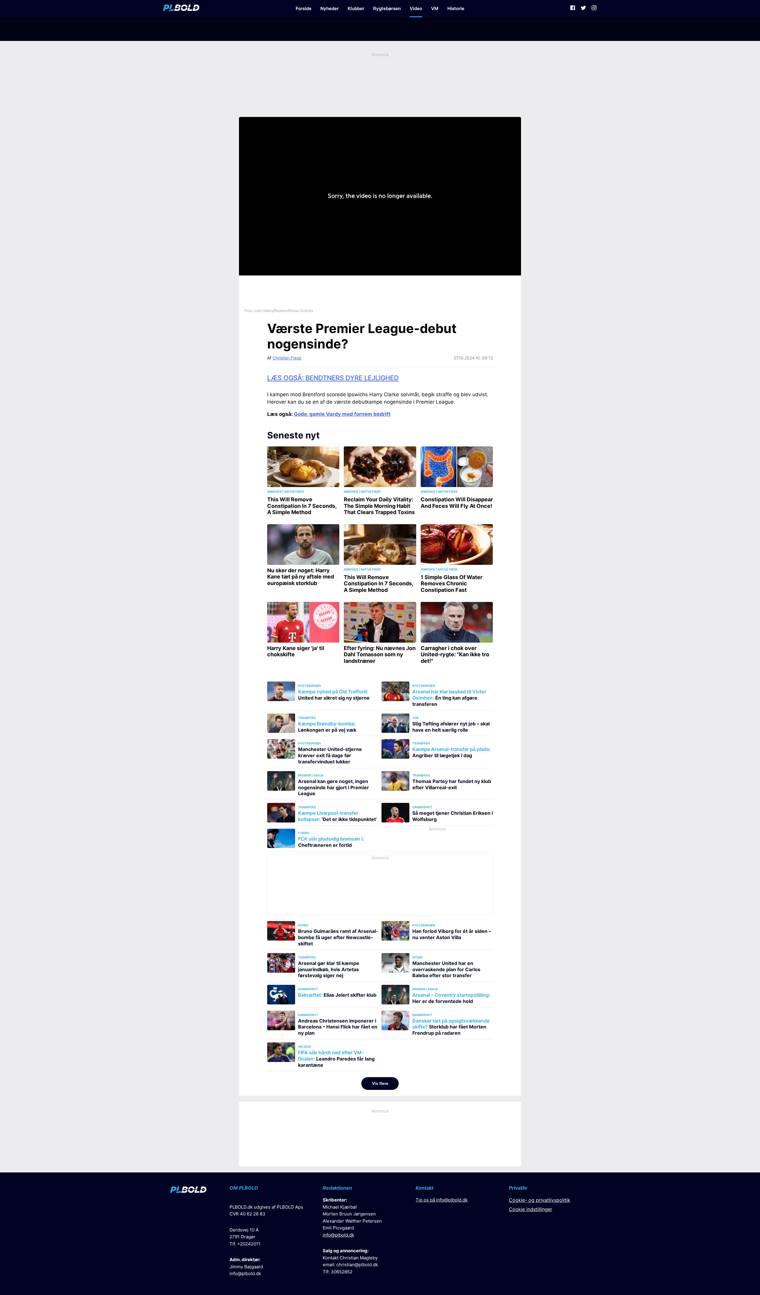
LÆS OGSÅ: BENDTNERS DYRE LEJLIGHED (333, 378)
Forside (303, 8)
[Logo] (181, 8)
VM (434, 8)
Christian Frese (287, 357)
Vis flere (380, 1083)
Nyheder (329, 8)
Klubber (356, 8)
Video (416, 8)
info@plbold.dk (245, 1273)
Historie (455, 8)
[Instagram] (594, 8)
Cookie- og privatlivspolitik (539, 1200)
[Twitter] (583, 8)
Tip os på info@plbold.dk (442, 1200)
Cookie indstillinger (530, 1209)
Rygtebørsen (387, 8)
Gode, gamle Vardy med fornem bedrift (342, 414)
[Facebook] (573, 8)
